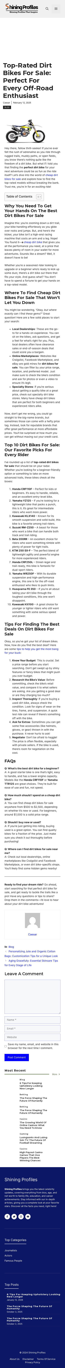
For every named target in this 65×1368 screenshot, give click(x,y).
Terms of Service (46, 1359)
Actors (8, 1255)
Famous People (13, 1260)
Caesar (6, 102)
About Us (15, 1359)
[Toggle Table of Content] (37, 196)
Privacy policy (32, 1362)
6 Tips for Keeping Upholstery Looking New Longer (31, 1086)
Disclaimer (28, 1359)
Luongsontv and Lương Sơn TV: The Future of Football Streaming (33, 1140)
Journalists (11, 1250)
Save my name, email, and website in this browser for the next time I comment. (33, 1046)
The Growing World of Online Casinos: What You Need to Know (33, 1125)
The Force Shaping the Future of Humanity (33, 1099)
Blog (7, 107)
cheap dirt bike (33, 242)
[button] (47, 8)
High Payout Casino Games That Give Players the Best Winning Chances (31, 1156)
